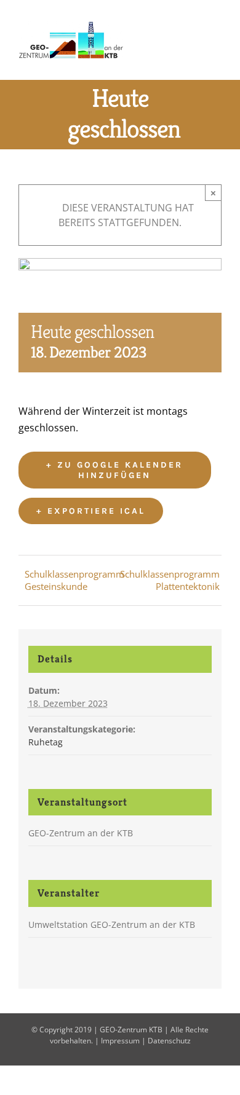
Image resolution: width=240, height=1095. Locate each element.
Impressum (120, 1040)
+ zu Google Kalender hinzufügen (114, 470)
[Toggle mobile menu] (217, 39)
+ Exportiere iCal (90, 511)
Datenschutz (169, 1040)
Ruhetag (45, 742)
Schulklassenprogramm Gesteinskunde (74, 580)
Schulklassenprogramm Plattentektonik (170, 580)
